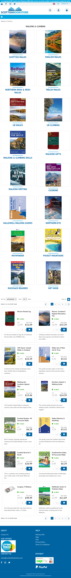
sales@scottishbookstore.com (2, 4)
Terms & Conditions (43, 544)
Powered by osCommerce (44, 575)
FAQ (37, 539)
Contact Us (5, 534)
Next (68, 304)
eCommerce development (26, 575)
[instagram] (10, 4)
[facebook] (5, 4)
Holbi (36, 575)
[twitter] (14, 4)
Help (37, 537)
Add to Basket (29, 330)
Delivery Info (40, 534)
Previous (45, 304)
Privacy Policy (40, 542)
